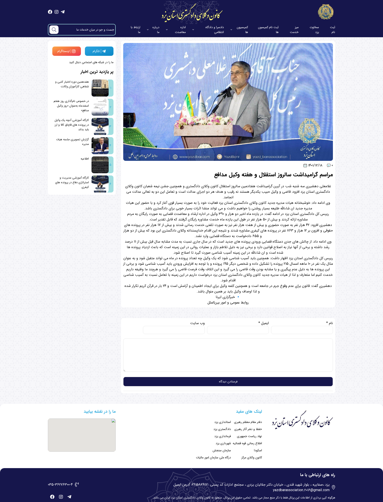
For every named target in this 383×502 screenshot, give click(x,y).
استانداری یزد (222, 422)
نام (329, 323)
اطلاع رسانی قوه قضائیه (247, 443)
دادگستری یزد (222, 429)
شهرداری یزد (223, 443)
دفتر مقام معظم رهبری (248, 422)
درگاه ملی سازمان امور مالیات (213, 457)
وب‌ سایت (197, 323)
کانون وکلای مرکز (251, 457)
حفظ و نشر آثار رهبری (248, 429)
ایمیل (263, 323)
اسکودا (258, 450)
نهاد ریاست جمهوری (249, 436)
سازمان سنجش (222, 450)
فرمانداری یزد (222, 436)
